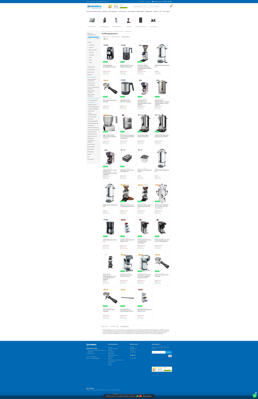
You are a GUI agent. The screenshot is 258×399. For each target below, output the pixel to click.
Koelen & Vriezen (123, 11)
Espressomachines (92, 104)
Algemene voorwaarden (113, 348)
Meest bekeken (125, 36)
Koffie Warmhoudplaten (93, 127)
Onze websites (111, 361)
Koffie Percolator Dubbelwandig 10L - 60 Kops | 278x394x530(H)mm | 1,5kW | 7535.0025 (162, 102)
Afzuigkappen (91, 138)
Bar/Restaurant (148, 11)
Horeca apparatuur (113, 11)
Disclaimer (110, 350)
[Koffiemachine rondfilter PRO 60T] (162, 158)
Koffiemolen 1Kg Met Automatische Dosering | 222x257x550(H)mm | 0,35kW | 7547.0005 (145, 67)
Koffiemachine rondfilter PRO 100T (110, 205)
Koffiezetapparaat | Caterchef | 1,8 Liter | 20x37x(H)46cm (162, 240)
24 (118, 36)
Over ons (110, 347)
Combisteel (91, 54)
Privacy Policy (111, 351)
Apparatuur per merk (92, 136)
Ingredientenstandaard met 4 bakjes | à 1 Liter (127, 240)
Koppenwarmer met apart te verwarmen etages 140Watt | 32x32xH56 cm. (127, 137)
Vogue (118, 389)
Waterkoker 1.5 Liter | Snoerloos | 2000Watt (125, 101)
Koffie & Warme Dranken (93, 98)
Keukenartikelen (132, 11)
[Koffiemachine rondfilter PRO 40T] (162, 53)
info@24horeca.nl (157, 1)
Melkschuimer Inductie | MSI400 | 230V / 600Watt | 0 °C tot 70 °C (109, 137)
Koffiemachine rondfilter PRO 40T (162, 66)
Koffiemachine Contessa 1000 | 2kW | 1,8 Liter (126, 275)
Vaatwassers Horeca (92, 134)
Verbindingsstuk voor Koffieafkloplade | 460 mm (126, 310)
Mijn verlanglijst (133, 351)
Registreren (141, 1)
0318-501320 (90, 351)
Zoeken (157, 6)
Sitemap (109, 358)
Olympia (103, 389)
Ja (137, 396)
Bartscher (91, 47)
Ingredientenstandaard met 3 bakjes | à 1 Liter (145, 310)
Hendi (90, 59)
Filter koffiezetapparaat (93, 106)
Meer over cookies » (147, 396)
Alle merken (91, 45)
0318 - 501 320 (168, 1)
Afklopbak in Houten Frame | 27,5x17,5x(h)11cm (127, 170)
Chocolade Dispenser (93, 100)
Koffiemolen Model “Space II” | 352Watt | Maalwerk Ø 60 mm (145, 206)
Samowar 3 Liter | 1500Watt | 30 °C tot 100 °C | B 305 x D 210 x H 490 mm (162, 206)
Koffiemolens (91, 111)
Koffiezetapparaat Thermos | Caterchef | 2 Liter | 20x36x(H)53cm (144, 241)
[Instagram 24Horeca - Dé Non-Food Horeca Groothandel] (133, 358)
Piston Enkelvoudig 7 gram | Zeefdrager (109, 101)
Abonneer (168, 352)
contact (101, 1)
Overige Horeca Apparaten (91, 141)
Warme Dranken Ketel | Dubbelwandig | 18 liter (143, 136)
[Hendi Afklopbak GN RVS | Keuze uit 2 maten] (145, 158)
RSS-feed (110, 364)
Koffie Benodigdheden (93, 108)
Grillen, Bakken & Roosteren (91, 91)
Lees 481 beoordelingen (140, 393)
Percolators (90, 118)
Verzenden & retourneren (113, 355)
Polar (107, 389)
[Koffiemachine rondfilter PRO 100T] (110, 193)
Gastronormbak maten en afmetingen (115, 360)
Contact (109, 363)
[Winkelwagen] (171, 6)
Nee (140, 396)
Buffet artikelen (140, 11)
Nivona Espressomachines (92, 114)
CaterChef (91, 52)
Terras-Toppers (166, 11)
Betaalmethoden (111, 353)
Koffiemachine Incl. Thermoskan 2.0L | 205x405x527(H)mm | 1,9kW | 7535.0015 (144, 102)
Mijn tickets (132, 350)
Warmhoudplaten (92, 116)
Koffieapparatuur (91, 102)
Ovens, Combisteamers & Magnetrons (93, 88)
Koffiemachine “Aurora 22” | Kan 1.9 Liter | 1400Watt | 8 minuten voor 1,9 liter (144, 276)
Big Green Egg (98, 11)
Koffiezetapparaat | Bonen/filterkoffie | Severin (109, 66)
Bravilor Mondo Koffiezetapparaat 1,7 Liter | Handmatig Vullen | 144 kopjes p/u (109, 277)
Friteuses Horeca (91, 82)
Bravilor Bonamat (93, 50)
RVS (160, 11)
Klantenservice (111, 356)
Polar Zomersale (90, 11)
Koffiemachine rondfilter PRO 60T (162, 170)
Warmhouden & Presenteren (91, 95)
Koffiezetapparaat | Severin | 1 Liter (110, 240)
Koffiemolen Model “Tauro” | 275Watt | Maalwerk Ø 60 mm (127, 205)
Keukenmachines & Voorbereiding (92, 80)
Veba (115, 389)
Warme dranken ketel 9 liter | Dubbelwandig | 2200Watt (162, 136)
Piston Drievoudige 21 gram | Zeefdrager (162, 275)
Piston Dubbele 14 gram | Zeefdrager (109, 310)
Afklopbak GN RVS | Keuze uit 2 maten (145, 170)
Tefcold (112, 389)
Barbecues (104, 11)
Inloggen (148, 1)
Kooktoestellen (91, 85)
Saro (110, 389)
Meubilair (156, 11)
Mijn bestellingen (133, 348)
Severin (90, 62)
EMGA (90, 57)
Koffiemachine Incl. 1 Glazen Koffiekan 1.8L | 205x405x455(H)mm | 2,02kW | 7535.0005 (110, 172)
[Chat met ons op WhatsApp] (255, 396)
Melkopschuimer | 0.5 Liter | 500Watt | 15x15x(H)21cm (126, 66)
